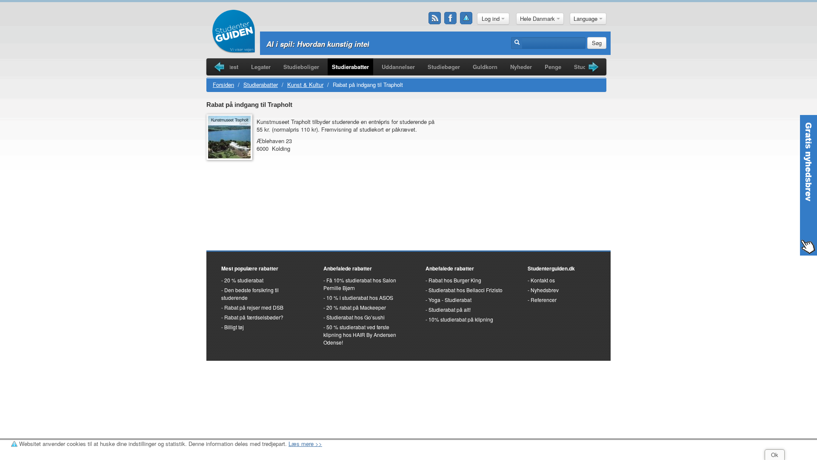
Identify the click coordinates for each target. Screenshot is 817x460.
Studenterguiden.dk (551, 268)
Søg (597, 43)
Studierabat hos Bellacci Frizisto (465, 289)
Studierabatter (350, 67)
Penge (553, 67)
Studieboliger (301, 67)
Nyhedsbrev (545, 289)
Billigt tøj (234, 327)
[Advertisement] (525, 159)
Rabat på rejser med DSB (253, 307)
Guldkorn (485, 67)
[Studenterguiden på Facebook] (450, 18)
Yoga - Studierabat (449, 299)
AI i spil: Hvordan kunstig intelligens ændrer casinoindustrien (370, 44)
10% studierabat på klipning (460, 319)
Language (586, 18)
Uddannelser (398, 67)
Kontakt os (543, 280)
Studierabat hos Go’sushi (355, 317)
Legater (261, 67)
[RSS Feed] (434, 18)
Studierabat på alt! (449, 309)
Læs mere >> (305, 444)
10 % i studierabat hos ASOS (359, 297)
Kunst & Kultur (305, 84)
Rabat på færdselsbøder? (253, 317)
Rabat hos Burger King (454, 280)
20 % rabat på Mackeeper (356, 307)
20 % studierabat (243, 280)
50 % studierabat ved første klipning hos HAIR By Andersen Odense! (359, 334)
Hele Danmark (538, 18)
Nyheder (521, 67)
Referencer (544, 299)
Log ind (491, 18)
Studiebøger (444, 67)
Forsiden (223, 84)
